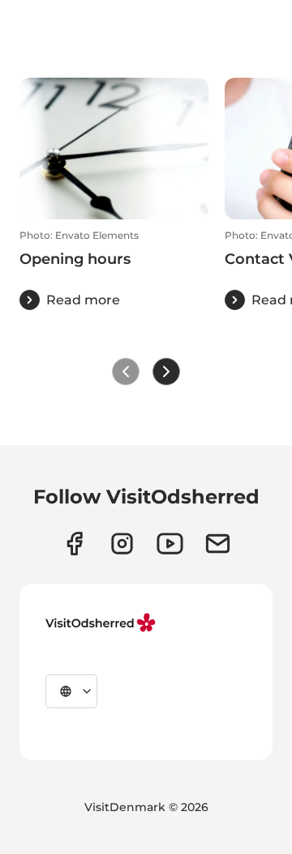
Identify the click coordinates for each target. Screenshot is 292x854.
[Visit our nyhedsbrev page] (218, 543)
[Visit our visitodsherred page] (74, 543)
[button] (113, 269)
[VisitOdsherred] (102, 622)
